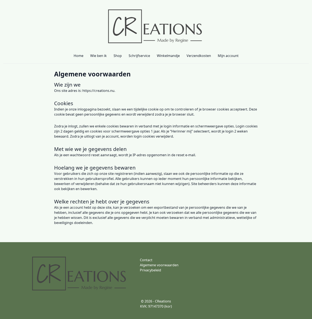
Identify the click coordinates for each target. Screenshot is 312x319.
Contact (146, 260)
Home (78, 55)
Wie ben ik (98, 55)
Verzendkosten (199, 55)
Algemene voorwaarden (92, 74)
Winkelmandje (168, 55)
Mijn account (228, 55)
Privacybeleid (150, 270)
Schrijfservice (139, 55)
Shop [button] (118, 55)
